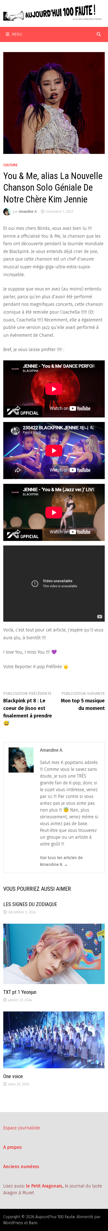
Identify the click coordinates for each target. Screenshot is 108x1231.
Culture (10, 165)
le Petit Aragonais (44, 1186)
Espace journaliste (21, 1128)
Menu (17, 34)
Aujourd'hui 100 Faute (55, 1216)
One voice (13, 1076)
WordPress (13, 1222)
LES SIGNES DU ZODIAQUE (30, 904)
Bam (33, 1222)
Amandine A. (28, 211)
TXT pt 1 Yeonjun (19, 992)
